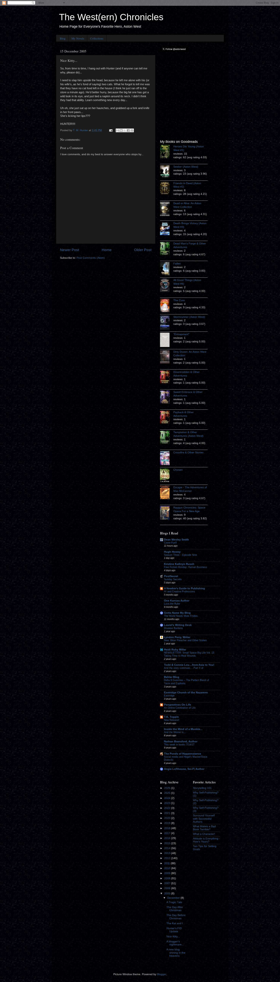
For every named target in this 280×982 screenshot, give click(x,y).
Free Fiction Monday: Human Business (185, 567)
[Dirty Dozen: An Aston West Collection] (166, 357)
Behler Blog (171, 677)
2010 (167, 868)
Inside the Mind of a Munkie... (183, 729)
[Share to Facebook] (128, 130)
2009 (167, 873)
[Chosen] (166, 476)
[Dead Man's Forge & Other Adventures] (166, 249)
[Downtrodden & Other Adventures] (166, 377)
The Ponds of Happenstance (182, 753)
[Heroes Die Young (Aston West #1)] (166, 152)
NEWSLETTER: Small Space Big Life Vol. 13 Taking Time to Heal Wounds (189, 654)
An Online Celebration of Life (180, 707)
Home (107, 250)
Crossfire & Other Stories (188, 452)
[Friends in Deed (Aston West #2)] (166, 189)
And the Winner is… (175, 732)
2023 (167, 803)
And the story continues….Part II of (183, 667)
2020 (167, 818)
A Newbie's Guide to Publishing (184, 588)
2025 (167, 793)
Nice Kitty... (173, 936)
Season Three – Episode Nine (180, 554)
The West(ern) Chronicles (111, 17)
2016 (167, 838)
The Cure (179, 300)
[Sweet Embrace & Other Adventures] (166, 397)
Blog (63, 38)
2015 (167, 843)
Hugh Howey (172, 551)
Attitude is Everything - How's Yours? (206, 840)
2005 (167, 893)
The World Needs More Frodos (181, 615)
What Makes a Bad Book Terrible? (204, 828)
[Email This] (117, 130)
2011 (167, 863)
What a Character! (204, 834)
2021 (167, 813)
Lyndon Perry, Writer (177, 637)
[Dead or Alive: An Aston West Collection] (166, 209)
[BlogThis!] (121, 130)
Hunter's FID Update (174, 930)
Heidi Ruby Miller (175, 649)
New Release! (171, 720)
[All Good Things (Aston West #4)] (166, 286)
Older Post (142, 250)
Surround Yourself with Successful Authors (204, 818)
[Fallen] (166, 269)
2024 (167, 798)
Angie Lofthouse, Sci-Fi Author (184, 769)
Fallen (177, 263)
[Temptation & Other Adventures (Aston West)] (166, 438)
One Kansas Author (176, 600)
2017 (167, 833)
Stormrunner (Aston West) (189, 317)
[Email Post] (110, 130)
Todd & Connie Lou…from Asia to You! (189, 664)
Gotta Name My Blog (177, 612)
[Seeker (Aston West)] (166, 172)
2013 (167, 853)
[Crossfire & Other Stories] (166, 458)
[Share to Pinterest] (132, 130)
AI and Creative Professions (179, 591)
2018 (167, 828)
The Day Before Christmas (176, 917)
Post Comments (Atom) (91, 257)
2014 (167, 848)
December (174, 897)
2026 (167, 788)
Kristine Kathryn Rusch (179, 564)
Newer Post (69, 250)
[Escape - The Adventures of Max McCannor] (166, 493)
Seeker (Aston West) (185, 166)
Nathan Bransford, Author (180, 741)
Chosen (178, 469)
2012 (167, 858)
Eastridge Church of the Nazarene (186, 692)
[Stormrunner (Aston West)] (166, 323)
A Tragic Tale (174, 902)
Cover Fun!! (170, 542)
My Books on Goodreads (179, 142)
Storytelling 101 (202, 788)
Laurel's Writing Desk (178, 625)
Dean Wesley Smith (176, 539)
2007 (167, 883)
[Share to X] (125, 130)
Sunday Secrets (173, 579)
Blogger (161, 974)
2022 (167, 808)
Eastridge (169, 695)
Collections (96, 38)
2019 (167, 823)
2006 (167, 888)
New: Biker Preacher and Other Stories (185, 640)
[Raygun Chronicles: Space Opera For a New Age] (166, 513)
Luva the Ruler (172, 603)
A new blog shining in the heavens (175, 952)
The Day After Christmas (174, 909)
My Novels (77, 38)
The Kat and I (174, 923)
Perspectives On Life (177, 704)
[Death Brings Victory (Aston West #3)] (166, 229)
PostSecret (171, 576)
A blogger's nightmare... (175, 943)
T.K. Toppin (171, 716)
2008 (167, 878)
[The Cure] (166, 306)
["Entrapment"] (166, 340)
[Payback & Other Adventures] (166, 418)
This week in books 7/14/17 (179, 744)
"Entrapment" (181, 334)
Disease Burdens (173, 628)
